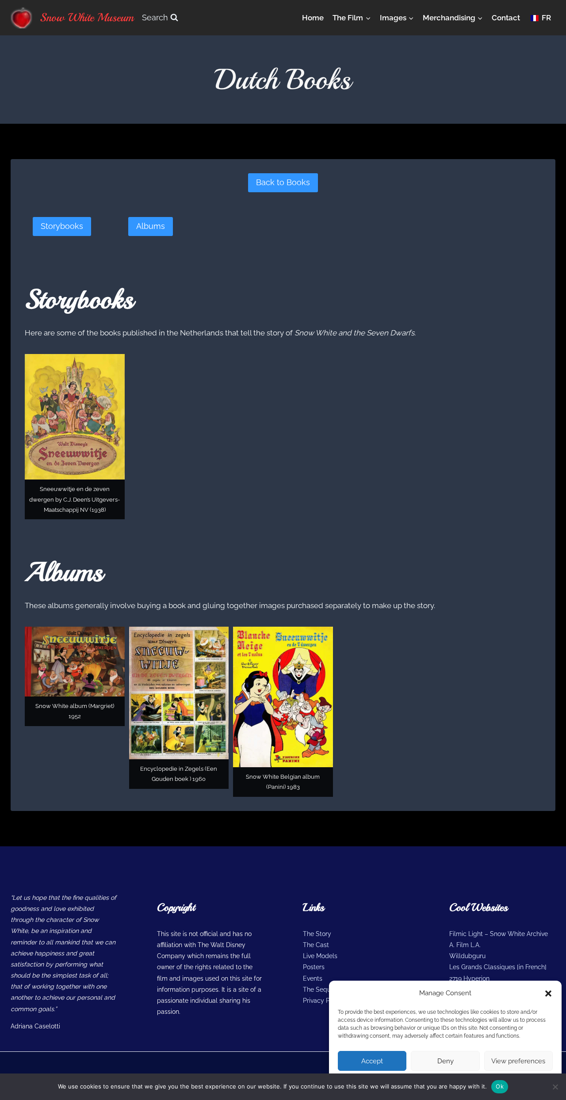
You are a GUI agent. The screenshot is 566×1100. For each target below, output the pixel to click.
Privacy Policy (323, 1000)
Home (313, 17)
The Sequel (319, 989)
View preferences (518, 1061)
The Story (317, 933)
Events (312, 978)
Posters (314, 967)
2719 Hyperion (469, 978)
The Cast (316, 944)
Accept (372, 1061)
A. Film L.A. (465, 944)
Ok (500, 1086)
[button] (548, 993)
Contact (506, 17)
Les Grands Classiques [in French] (498, 967)
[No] (555, 1086)
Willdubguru (467, 955)
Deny (445, 1061)
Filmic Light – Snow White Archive (498, 933)
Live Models (320, 955)
